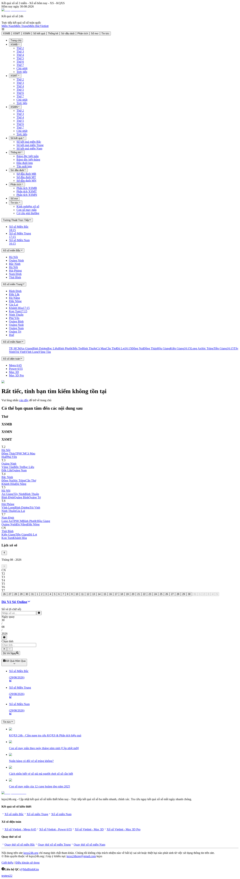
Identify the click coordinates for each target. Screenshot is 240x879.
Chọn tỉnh (7, 641)
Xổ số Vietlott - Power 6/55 (55, 829)
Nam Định (8, 517)
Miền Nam (8, 26)
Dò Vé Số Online (14, 602)
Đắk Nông (33, 524)
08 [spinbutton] (3, 626)
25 (161, 594)
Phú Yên (12, 456)
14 (99, 594)
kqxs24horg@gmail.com (81, 856)
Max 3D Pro (16, 375)
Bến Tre (18, 467)
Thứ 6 (20, 61)
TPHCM (20, 453)
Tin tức (105, 33)
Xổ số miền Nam (61, 814)
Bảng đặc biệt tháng (28, 159)
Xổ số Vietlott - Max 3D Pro (123, 829)
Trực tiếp (21, 71)
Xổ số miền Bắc (14, 814)
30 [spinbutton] (3, 620)
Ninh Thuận (9, 510)
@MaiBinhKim (29, 869)
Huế (4, 456)
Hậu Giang (43, 521)
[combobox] (19, 645)
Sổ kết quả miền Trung (30, 145)
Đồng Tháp (8, 453)
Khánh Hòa (8, 483)
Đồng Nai (7, 480)
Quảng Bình (21, 497)
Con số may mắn (26, 209)
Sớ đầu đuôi (67, 33)
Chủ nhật (21, 68)
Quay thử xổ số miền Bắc (19, 844)
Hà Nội (6, 450)
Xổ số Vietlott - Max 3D (89, 829)
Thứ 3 (20, 51)
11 (82, 594)
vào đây (23, 400)
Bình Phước (30, 521)
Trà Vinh (35, 507)
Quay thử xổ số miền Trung (54, 844)
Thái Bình (8, 531)
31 (32, 594)
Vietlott (44, 26)
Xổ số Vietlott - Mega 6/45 (20, 829)
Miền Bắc (34, 26)
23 (149, 594)
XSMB (6, 33)
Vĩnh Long (8, 507)
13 (93, 594)
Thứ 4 (20, 54)
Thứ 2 (20, 48)
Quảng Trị (35, 497)
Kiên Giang (8, 534)
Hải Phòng (8, 504)
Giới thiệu (7, 862)
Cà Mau (30, 453)
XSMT (16, 33)
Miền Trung (21, 26)
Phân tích (82, 33)
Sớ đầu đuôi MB (26, 173)
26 (4, 594)
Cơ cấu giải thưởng (27, 213)
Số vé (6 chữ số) (11, 609)
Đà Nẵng (20, 483)
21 (138, 594)
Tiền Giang (22, 534)
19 (127, 594)
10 (77, 594)
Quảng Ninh (9, 463)
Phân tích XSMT (26, 191)
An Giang (7, 494)
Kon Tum (7, 537)
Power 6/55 (16, 368)
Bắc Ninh (7, 477)
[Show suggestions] (4, 649)
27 (10, 594)
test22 (8, 875)
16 (110, 594)
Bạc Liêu (28, 467)
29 (21, 594)
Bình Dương (22, 507)
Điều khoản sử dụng (27, 862)
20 (133, 594)
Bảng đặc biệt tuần (27, 156)
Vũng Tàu (8, 467)
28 (15, 594)
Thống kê (53, 33)
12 (88, 594)
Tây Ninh (19, 494)
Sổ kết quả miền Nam (29, 148)
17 (116, 594)
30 (27, 594)
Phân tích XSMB (26, 188)
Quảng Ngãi (9, 524)
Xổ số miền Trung (37, 814)
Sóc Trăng (19, 480)
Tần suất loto (24, 166)
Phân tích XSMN (26, 194)
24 (155, 594)
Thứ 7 (20, 65)
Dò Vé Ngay (9, 653)
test (3, 875)
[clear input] (39, 613)
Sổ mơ (94, 33)
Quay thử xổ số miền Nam (89, 844)
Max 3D (14, 372)
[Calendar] (4, 637)
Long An (7, 521)
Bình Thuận (32, 494)
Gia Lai (20, 510)
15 (105, 594)
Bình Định (8, 497)
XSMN (26, 33)
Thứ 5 (20, 58)
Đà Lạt (33, 534)
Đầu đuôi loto (24, 163)
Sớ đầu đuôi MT (26, 177)
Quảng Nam (19, 470)
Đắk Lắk (7, 470)
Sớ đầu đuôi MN (26, 180)
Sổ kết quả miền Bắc (28, 141)
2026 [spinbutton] (5, 633)
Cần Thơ (31, 480)
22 (144, 594)
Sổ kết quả (39, 33)
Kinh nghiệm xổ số (27, 206)
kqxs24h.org (30, 852)
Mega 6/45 (15, 365)
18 (121, 594)
